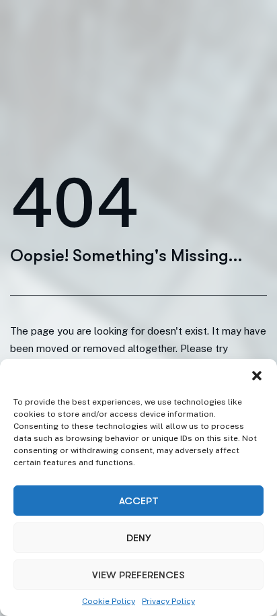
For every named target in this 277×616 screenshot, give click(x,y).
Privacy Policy (168, 601)
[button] (257, 375)
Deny (138, 538)
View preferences (138, 575)
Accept (139, 501)
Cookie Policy (108, 601)
